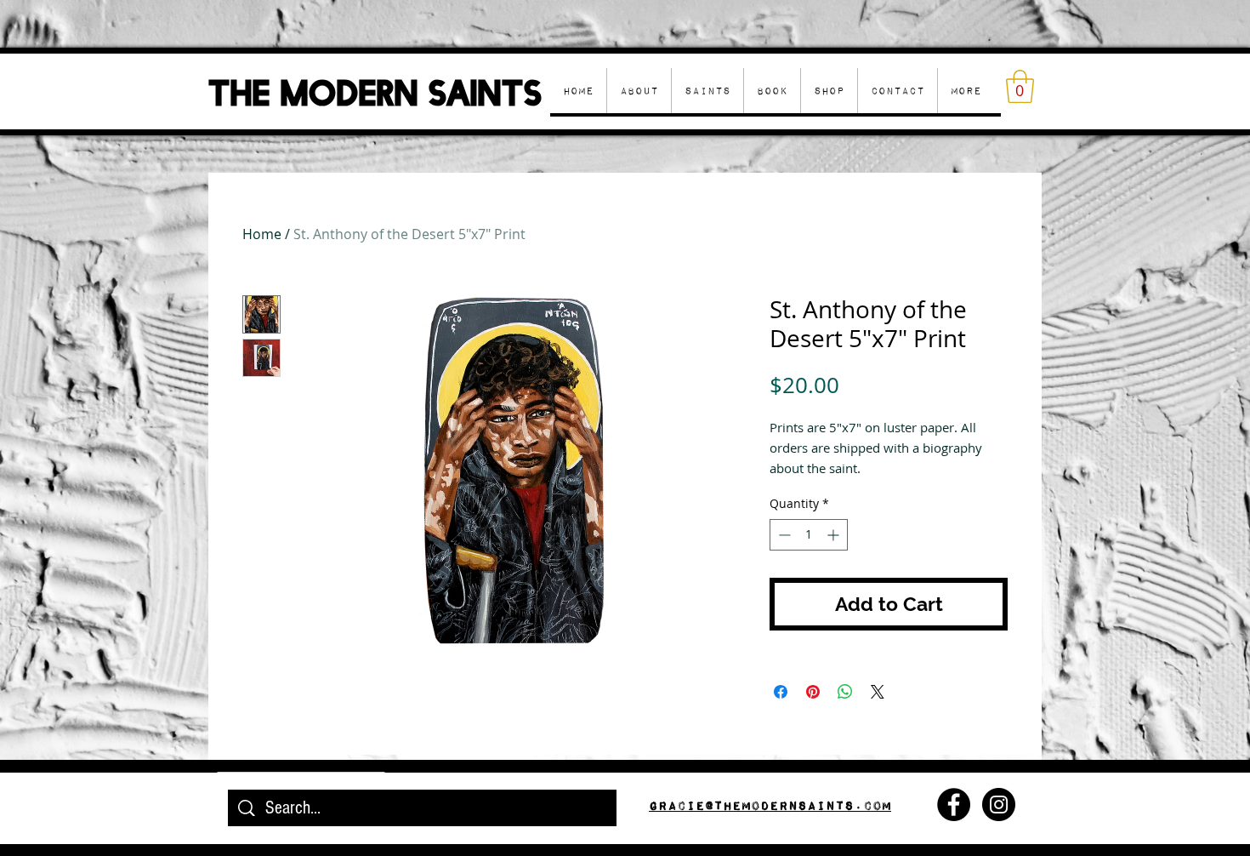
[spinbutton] (808, 535)
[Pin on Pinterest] (813, 692)
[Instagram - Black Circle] (998, 804)
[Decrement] (782, 535)
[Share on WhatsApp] (845, 692)
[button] (828, 90)
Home (261, 234)
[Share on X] (877, 692)
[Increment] (834, 535)
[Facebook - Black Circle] (953, 804)
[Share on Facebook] (780, 692)
